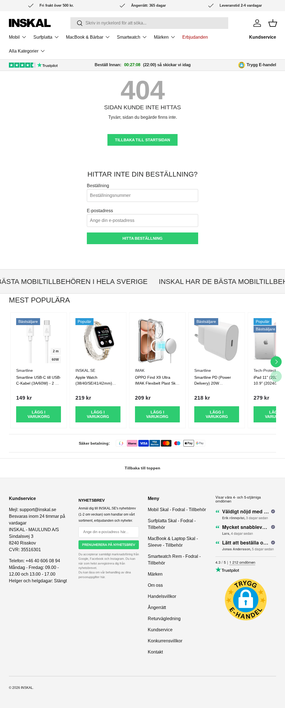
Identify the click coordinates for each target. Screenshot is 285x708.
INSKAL (27, 688)
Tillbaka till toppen (142, 468)
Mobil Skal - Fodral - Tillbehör (177, 509)
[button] (273, 23)
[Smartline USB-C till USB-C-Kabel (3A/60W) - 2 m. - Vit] (38, 340)
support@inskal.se (37, 509)
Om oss (155, 585)
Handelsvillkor (162, 596)
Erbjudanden (195, 37)
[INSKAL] (30, 23)
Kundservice (262, 37)
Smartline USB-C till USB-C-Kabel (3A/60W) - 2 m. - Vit (38, 383)
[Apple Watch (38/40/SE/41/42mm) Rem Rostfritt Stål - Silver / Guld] (97, 340)
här (102, 577)
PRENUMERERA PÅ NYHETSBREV (108, 545)
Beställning (98, 185)
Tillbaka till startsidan (142, 140)
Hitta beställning (142, 238)
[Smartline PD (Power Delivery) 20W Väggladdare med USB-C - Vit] (216, 340)
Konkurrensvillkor (165, 640)
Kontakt (155, 652)
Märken (155, 574)
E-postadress (100, 210)
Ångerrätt (157, 607)
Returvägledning (164, 618)
